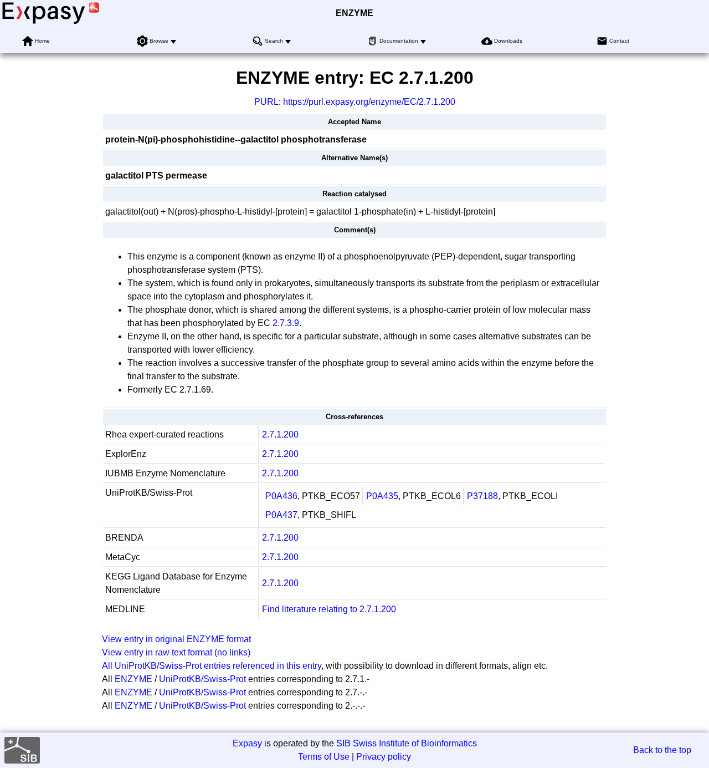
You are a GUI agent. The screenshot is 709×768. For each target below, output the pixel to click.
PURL (266, 101)
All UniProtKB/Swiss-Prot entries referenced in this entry (211, 665)
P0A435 (382, 496)
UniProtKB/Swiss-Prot (202, 679)
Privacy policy (383, 756)
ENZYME (354, 13)
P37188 (482, 496)
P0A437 (281, 515)
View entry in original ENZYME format (176, 639)
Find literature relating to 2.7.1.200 (329, 609)
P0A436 (281, 496)
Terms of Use (324, 756)
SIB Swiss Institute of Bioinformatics (406, 743)
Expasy (247, 743)
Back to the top (662, 750)
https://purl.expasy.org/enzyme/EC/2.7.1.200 (369, 101)
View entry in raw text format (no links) (176, 652)
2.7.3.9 (286, 323)
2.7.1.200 (280, 434)
